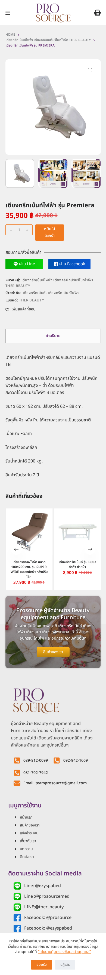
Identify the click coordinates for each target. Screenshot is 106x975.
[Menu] (7, 12)
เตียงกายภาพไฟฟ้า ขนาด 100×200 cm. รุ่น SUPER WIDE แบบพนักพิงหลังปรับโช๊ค (28, 569)
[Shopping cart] (97, 12)
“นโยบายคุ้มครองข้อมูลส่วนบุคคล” (64, 952)
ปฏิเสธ (65, 964)
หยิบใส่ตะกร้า (49, 232)
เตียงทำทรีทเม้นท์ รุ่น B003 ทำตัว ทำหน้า (77, 564)
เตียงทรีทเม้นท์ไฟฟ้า (63, 293)
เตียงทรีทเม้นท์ (34, 293)
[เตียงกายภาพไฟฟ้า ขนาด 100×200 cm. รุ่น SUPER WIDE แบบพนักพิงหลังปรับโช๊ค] (28, 532)
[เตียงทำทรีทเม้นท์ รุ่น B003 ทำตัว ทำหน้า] (77, 532)
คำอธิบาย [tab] (53, 336)
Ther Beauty (31, 300)
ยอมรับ (41, 964)
